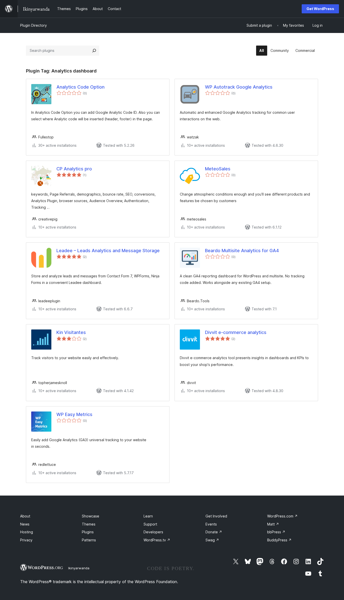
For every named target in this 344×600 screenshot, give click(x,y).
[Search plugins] (94, 51)
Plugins (88, 532)
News (24, 524)
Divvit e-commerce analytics (235, 332)
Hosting (26, 532)
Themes (88, 524)
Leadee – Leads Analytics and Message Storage (108, 250)
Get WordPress (320, 9)
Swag (212, 540)
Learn (148, 516)
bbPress (276, 532)
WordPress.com (282, 516)
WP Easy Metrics (74, 414)
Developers (153, 532)
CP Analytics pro (74, 168)
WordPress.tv (157, 540)
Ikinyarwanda (78, 568)
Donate (213, 532)
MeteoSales (217, 168)
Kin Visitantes (71, 332)
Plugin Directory (33, 25)
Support (150, 524)
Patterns (89, 540)
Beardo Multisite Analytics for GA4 (242, 250)
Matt (273, 524)
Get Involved (216, 516)
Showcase (90, 516)
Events (211, 524)
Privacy (26, 540)
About (25, 516)
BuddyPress (279, 540)
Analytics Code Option (80, 87)
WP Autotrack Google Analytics (238, 87)
